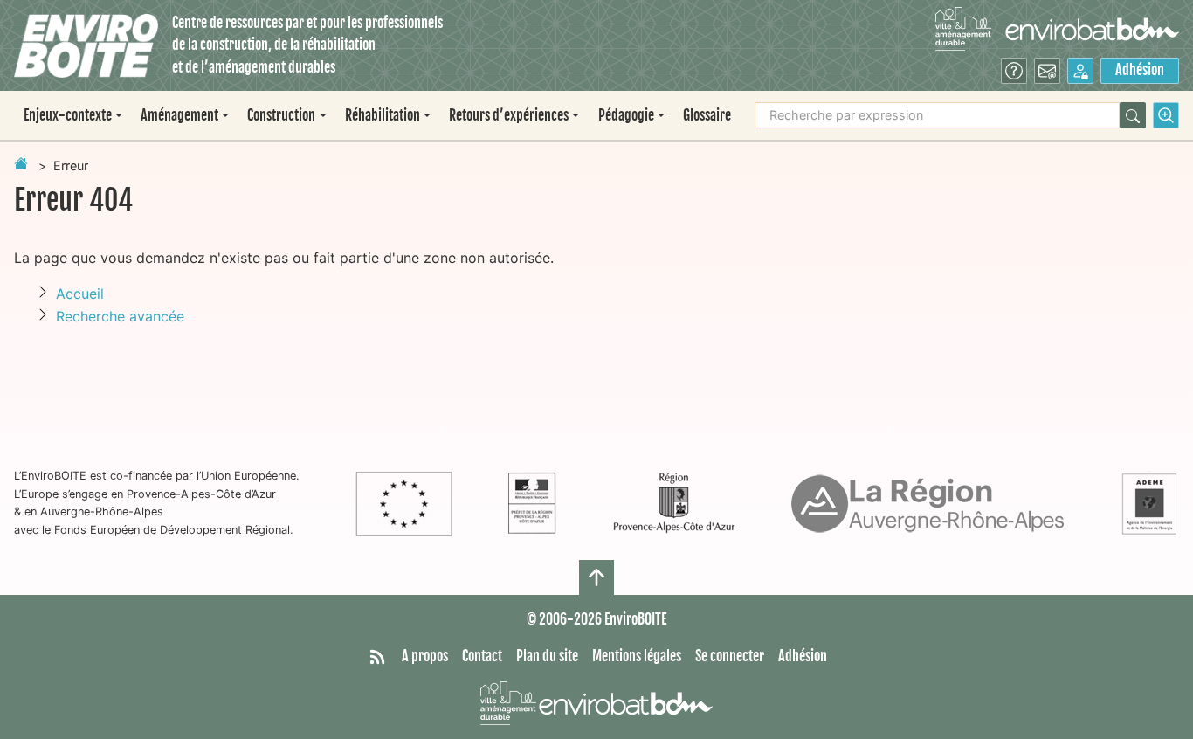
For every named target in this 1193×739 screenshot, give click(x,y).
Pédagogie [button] (626, 115)
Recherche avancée (120, 316)
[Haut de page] (596, 577)
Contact (482, 656)
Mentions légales (636, 656)
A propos (425, 656)
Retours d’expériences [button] (509, 115)
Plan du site (547, 656)
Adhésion (1139, 70)
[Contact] (1047, 71)
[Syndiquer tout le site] (377, 657)
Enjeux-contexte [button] (68, 115)
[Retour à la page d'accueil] (21, 163)
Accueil (80, 293)
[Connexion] (1080, 71)
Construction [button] (281, 115)
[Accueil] (86, 46)
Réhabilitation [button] (382, 115)
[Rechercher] (1133, 115)
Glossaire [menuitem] (707, 115)
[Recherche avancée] (1166, 115)
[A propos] (1014, 71)
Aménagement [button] (179, 115)
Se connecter (729, 656)
